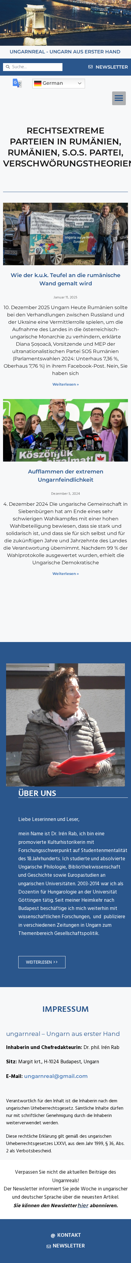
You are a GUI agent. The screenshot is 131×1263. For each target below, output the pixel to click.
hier (83, 1205)
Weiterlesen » (65, 384)
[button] (119, 98)
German (52, 83)
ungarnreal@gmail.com (56, 1076)
